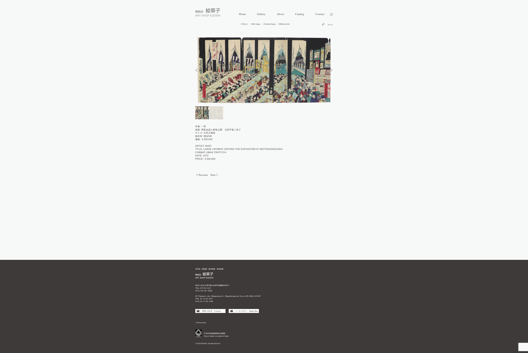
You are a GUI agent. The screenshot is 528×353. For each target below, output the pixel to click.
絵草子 (207, 12)
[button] (196, 70)
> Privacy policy (200, 322)
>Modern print (284, 24)
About (280, 14)
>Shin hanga (255, 24)
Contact (319, 14)
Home (242, 14)
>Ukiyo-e (244, 24)
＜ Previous (201, 175)
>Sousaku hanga (269, 24)
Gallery (261, 14)
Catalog (299, 14)
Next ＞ (215, 175)
